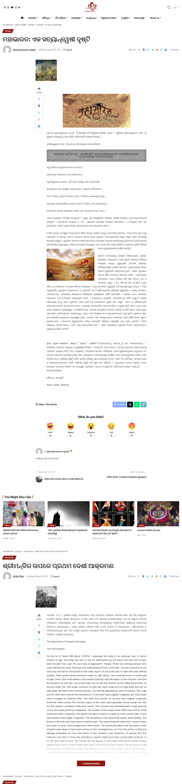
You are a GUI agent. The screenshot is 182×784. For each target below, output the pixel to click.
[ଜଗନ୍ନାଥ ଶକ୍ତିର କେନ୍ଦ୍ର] (158, 513)
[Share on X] (144, 49)
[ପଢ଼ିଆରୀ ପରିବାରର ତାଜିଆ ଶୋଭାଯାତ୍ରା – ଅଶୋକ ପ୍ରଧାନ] (24, 513)
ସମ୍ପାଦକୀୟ (9, 557)
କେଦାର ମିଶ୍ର (18, 576)
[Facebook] (5, 7)
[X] (8, 7)
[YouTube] (12, 7)
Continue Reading (91, 763)
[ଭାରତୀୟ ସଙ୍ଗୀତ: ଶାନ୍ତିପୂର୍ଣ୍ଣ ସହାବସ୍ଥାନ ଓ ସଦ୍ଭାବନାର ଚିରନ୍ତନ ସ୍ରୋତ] (113, 513)
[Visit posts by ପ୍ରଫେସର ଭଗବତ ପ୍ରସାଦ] (39, 451)
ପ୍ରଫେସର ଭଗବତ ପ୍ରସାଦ (24, 49)
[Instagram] (15, 7)
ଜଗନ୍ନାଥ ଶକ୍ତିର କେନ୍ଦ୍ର (148, 530)
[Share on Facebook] (139, 49)
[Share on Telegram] (152, 49)
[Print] (166, 49)
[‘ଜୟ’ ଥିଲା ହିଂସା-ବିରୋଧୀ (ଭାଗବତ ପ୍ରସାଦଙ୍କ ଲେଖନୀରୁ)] (69, 513)
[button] (169, 7)
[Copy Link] (161, 49)
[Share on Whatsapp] (148, 49)
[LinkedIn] (19, 7)
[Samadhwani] (91, 7)
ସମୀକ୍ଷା (8, 31)
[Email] (157, 49)
